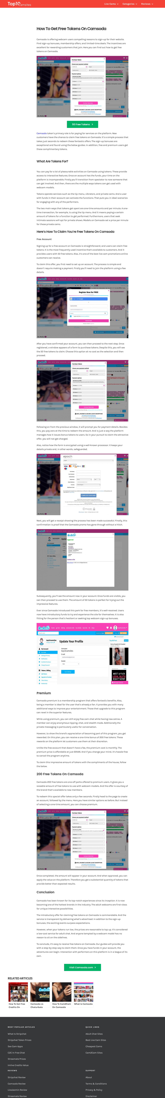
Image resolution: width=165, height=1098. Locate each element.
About (89, 1077)
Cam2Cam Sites (94, 1052)
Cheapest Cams (94, 1046)
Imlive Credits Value (18, 1065)
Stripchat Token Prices (20, 1040)
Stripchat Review (17, 1077)
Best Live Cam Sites (96, 1040)
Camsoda (42, 133)
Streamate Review (17, 1096)
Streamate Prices (17, 1058)
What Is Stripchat (17, 1033)
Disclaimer (91, 1096)
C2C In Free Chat (16, 1052)
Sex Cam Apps (15, 1046)
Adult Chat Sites (94, 1033)
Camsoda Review (17, 1083)
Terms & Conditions (96, 1083)
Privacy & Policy (94, 1089)
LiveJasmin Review (17, 1089)
